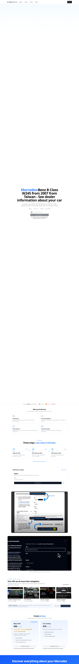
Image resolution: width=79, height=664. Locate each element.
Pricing (26, 2)
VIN (14, 477)
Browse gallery (66, 584)
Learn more (63, 469)
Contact (31, 2)
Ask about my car (66, 605)
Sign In (69, 2)
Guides (36, 2)
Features (20, 2)
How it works (57, 605)
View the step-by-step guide (39, 461)
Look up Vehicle (38, 482)
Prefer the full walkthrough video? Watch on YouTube (39, 571)
